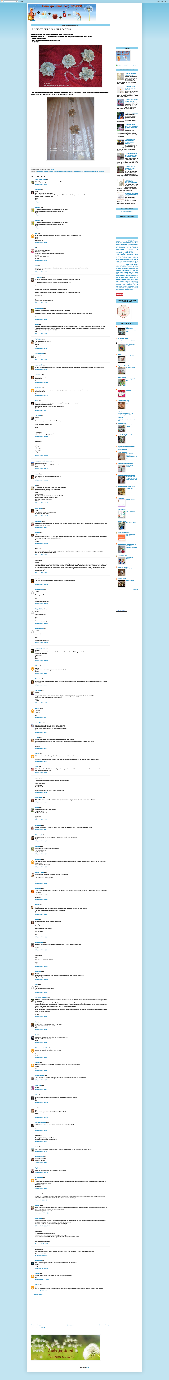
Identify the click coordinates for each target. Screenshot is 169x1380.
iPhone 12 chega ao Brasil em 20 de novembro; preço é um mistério (125, 414)
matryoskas (118, 268)
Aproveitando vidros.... (130, 367)
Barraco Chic (38, 859)
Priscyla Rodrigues (39, 589)
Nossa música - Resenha (131, 522)
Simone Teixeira (38, 1218)
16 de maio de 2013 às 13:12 (41, 1291)
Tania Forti (37, 846)
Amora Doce (120, 417)
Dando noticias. (129, 568)
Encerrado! (128, 390)
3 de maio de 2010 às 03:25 (41, 516)
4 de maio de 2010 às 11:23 (41, 992)
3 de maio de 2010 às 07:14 (41, 555)
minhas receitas (125, 274)
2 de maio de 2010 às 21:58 (41, 348)
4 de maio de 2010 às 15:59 (41, 1080)
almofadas (118, 244)
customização (122, 265)
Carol (36, 1035)
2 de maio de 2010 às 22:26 (41, 395)
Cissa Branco (38, 415)
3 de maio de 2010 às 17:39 (41, 854)
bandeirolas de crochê (127, 259)
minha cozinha (119, 272)
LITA (36, 578)
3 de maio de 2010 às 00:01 (41, 469)
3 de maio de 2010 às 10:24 (41, 674)
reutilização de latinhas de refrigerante (95, 171)
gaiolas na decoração (121, 266)
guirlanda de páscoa (133, 266)
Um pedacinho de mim (123, 338)
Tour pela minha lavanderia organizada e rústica (131, 330)
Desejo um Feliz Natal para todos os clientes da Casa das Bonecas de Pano (131, 478)
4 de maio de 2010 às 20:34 (41, 1117)
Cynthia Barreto (39, 942)
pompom (123, 283)
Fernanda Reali (38, 277)
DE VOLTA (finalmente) (130, 499)
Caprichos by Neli (122, 521)
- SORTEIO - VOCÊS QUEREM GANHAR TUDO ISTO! (131, 100)
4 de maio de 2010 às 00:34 (41, 979)
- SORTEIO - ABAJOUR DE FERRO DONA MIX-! (131, 74)
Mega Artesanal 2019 (130, 511)
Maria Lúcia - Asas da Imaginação (43, 461)
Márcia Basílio (38, 508)
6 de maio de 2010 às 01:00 (41, 1172)
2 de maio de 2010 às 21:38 (41, 242)
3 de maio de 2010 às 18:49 (41, 914)
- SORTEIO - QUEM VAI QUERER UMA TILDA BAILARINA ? (130, 168)
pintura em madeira (130, 281)
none (36, 233)
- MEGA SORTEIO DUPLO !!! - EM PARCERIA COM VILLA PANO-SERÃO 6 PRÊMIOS (131, 155)
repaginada (135, 283)
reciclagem (128, 283)
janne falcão (38, 825)
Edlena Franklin (38, 835)
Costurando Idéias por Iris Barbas (125, 463)
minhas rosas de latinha (125, 275)
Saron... (36, 766)
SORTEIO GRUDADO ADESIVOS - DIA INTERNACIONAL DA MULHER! (131, 194)
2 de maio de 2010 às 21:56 (41, 319)
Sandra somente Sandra (40, 179)
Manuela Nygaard (39, 1156)
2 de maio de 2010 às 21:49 (41, 303)
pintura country (134, 279)
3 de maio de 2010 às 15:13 (41, 773)
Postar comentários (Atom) (41, 1328)
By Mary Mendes (39, 1177)
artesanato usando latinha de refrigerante (58, 171)
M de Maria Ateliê (122, 423)
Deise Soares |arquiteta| (40, 1122)
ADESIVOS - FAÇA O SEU (121, 241)
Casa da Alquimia (122, 377)
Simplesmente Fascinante (123, 366)
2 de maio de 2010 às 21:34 (41, 184)
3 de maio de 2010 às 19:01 (41, 937)
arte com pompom (131, 246)
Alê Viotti (37, 905)
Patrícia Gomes (38, 339)
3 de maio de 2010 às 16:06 (41, 820)
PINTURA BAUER (126, 242)
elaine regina (38, 971)
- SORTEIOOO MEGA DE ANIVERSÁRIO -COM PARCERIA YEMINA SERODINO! (130, 141)
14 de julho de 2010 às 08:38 (41, 1200)
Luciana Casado (38, 723)
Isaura (36, 984)
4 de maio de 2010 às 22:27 (41, 1151)
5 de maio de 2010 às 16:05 (41, 1162)
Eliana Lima (38, 189)
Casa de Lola (38, 690)
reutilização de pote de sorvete (122, 289)
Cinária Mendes (38, 797)
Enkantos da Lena (122, 389)
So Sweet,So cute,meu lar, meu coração (126, 487)
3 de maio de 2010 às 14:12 (41, 761)
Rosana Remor (38, 679)
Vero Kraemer (38, 388)
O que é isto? (121, 610)
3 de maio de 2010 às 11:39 (41, 732)
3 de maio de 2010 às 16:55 (41, 841)
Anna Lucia (37, 207)
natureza (136, 277)
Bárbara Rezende (39, 308)
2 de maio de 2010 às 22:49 (41, 410)
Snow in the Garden (130, 580)
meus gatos (135, 270)
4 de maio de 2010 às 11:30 (41, 1016)
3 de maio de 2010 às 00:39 (41, 503)
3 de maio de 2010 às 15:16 (41, 792)
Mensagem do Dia (129, 488)
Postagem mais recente (36, 1325)
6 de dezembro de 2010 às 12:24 (42, 1226)
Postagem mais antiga (104, 1325)
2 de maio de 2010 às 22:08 (41, 382)
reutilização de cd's (132, 284)
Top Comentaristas (124, 211)
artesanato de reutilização (42, 171)
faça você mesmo (132, 265)
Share (32, 168)
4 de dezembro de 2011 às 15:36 (42, 1279)
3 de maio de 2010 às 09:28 (41, 604)
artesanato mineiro (132, 254)
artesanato (120, 249)
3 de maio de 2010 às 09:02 (41, 584)
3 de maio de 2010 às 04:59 (41, 543)
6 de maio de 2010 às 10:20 (41, 1188)
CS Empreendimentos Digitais (41, 1048)
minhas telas (133, 275)
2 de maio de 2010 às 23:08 (41, 456)
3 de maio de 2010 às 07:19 (41, 573)
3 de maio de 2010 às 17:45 (41, 867)
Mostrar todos (135, 589)
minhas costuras (129, 272)
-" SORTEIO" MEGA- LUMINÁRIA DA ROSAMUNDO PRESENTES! (131, 181)
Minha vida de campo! (123, 327)
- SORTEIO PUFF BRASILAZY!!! (131, 113)
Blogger (87, 1367)
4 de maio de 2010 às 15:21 (41, 1042)
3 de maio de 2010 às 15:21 (41, 802)
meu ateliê (136, 268)
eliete (36, 266)
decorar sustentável (122, 452)
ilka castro (37, 1205)
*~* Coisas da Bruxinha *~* (41, 997)
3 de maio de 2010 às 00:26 (41, 480)
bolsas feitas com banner (125, 261)
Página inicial (70, 1325)
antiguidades (124, 244)
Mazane (37, 474)
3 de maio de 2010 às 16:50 (41, 829)
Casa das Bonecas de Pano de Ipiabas (126, 475)
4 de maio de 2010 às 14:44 (41, 1029)
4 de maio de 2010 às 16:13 (41, 1089)
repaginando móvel (120, 284)
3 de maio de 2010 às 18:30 (41, 899)
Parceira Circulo (134, 243)
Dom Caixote (121, 498)
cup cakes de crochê (127, 262)
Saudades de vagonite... (122, 449)
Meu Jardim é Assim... (123, 567)
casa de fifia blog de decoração (125, 435)
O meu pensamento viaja (123, 400)
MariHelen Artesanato (40, 648)
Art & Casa (120, 343)
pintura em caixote (120, 281)
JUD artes (120, 354)
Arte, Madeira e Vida (123, 556)
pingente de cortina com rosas (79, 171)
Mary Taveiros (38, 1260)
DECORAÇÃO (69, 171)
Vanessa (37, 807)
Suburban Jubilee (122, 579)
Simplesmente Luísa (39, 353)
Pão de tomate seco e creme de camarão (126, 340)
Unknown (37, 666)
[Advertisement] (70, 1309)
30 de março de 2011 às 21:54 (41, 1244)
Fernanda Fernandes (39, 1075)
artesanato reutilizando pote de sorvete (125, 256)
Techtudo (120, 412)
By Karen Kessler (121, 510)
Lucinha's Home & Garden (123, 533)
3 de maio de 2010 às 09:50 (41, 661)
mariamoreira (38, 1194)
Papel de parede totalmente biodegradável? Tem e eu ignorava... (131, 456)
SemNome (131, 211)
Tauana (36, 401)
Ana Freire (37, 532)
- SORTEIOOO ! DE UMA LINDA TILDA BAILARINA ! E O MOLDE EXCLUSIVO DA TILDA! (131, 127)
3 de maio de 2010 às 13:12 (41, 748)
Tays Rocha (37, 1168)
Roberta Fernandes (39, 872)
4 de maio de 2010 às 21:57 (41, 1141)
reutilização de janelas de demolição (128, 288)
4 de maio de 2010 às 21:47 (41, 1130)
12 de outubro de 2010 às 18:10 (42, 1213)
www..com (121, 594)
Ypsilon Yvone (38, 1085)
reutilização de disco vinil (121, 286)
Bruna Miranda (38, 365)
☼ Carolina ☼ (38, 375)
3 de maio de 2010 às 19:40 (41, 950)
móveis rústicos (129, 277)
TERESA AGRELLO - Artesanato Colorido (127, 544)
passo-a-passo (121, 279)
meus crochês (127, 270)
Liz (36, 1108)
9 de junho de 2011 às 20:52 (41, 1268)
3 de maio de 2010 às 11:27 (41, 717)
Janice (36, 1022)
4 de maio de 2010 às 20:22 (41, 1102)
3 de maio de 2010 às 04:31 (41, 527)
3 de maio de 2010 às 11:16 (41, 703)
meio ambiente (125, 268)
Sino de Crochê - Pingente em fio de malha (131, 546)
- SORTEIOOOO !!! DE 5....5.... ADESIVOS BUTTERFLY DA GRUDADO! (131, 88)
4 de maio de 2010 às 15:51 (41, 1070)
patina (128, 279)
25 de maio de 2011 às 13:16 (41, 1255)
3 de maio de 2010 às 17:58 (41, 883)
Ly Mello (37, 737)
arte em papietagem (132, 247)
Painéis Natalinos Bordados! (129, 465)
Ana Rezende (38, 888)
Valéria (36, 1095)
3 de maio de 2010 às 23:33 (41, 966)
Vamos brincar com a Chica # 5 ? (130, 535)
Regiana (37, 324)
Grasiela (37, 919)
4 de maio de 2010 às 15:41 (41, 1057)
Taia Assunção (38, 521)
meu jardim (131, 268)
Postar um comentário (38, 1294)
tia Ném (37, 1147)
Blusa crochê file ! (130, 356)
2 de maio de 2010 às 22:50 (41, 436)
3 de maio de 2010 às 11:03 (41, 685)
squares (131, 289)
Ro (35, 485)
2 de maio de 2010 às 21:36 (41, 202)
